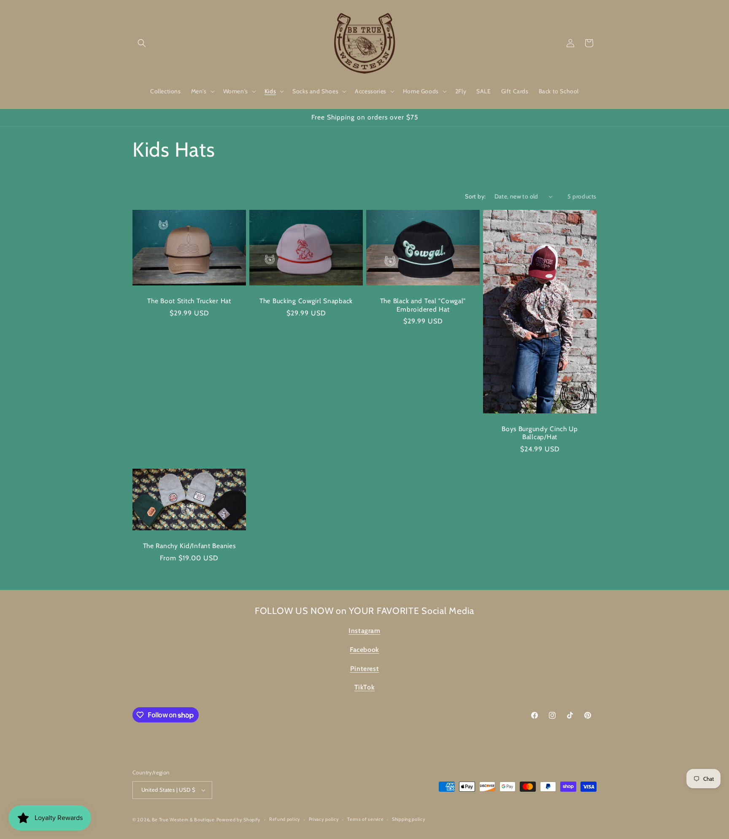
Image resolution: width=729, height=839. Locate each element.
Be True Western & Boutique (183, 820)
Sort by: (475, 196)
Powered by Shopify (238, 820)
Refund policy (284, 819)
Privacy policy (324, 819)
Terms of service (365, 819)
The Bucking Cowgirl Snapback (306, 301)
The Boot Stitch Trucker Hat (189, 301)
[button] (141, 43)
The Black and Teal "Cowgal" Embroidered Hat (423, 305)
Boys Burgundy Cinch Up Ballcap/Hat (540, 432)
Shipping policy (409, 819)
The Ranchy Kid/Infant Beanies (189, 546)
